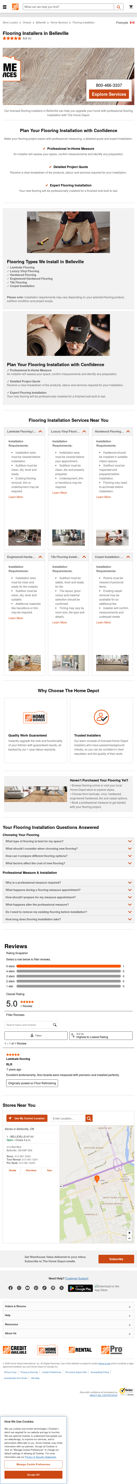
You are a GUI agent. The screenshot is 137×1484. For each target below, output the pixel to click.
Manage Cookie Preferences (33, 1464)
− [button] (129, 1238)
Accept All (33, 1474)
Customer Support (76, 1278)
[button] (4, 7)
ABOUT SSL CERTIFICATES (103, 1395)
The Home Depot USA (76, 1372)
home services (59, 22)
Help (8, 1315)
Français (122, 22)
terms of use (104, 1363)
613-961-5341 (30, 1159)
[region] (33, 1450)
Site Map (35, 1377)
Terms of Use (10, 1372)
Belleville (41, 22)
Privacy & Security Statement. (41, 1457)
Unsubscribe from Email (15, 1377)
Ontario (27, 22)
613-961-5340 (23, 1156)
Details (12, 1170)
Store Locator (10, 22)
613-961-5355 (27, 1163)
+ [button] (129, 1233)
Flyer (49, 1170)
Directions (31, 1170)
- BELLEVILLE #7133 (20, 1136)
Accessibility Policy (100, 1372)
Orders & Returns (15, 1306)
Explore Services (109, 94)
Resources (11, 1324)
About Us (10, 1333)
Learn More (16, 497)
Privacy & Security (29, 1372)
